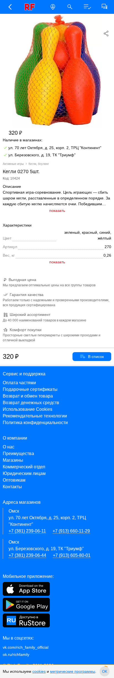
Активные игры (13, 163)
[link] (31, 7)
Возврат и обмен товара (28, 396)
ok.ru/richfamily (16, 654)
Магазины (13, 460)
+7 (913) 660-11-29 (71, 531)
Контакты (12, 486)
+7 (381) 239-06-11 (27, 531)
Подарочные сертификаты (30, 389)
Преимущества (18, 453)
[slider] (104, 671)
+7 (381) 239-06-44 (27, 555)
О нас (8, 447)
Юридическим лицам (24, 473)
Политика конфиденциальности (35, 422)
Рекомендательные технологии (35, 416)
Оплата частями (19, 382)
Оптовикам (14, 480)
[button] (10, 7)
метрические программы (72, 671)
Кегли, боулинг (38, 163)
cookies (39, 671)
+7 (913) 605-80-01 (71, 555)
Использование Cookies (27, 409)
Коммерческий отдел (24, 466)
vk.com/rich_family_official (25, 647)
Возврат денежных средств (31, 402)
